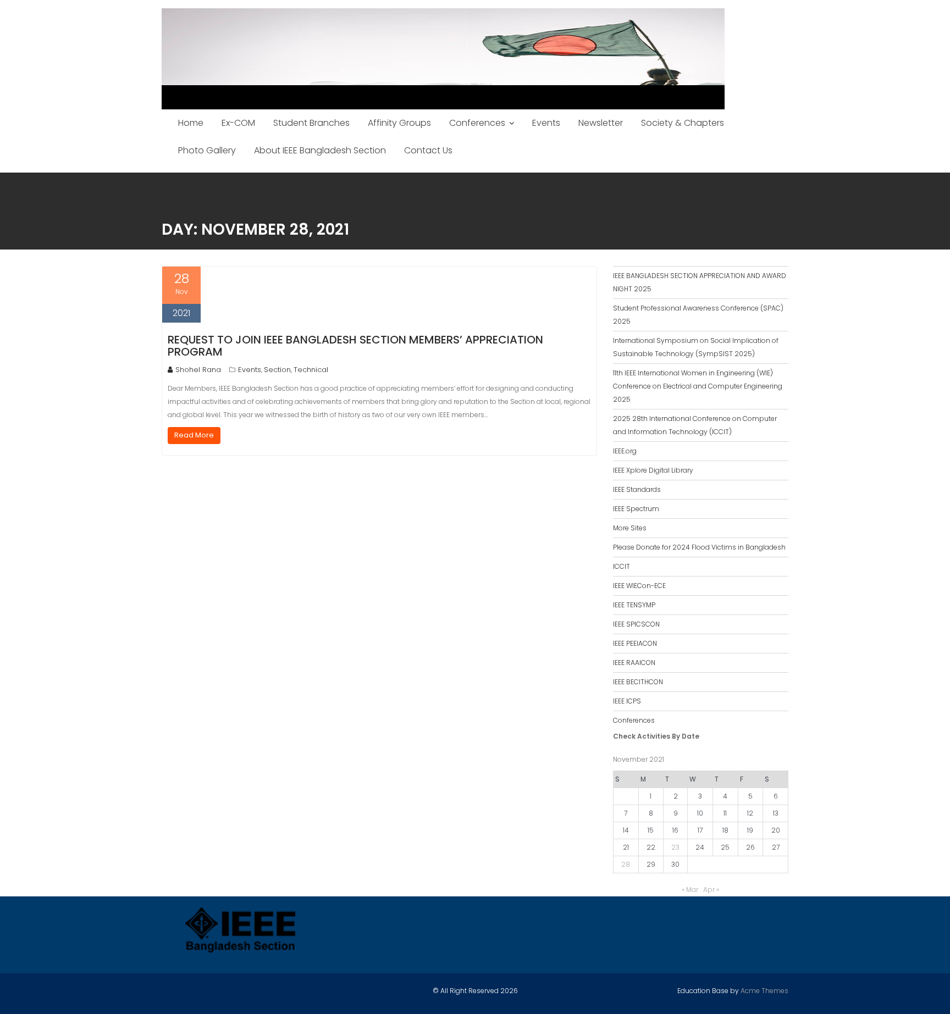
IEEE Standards (637, 489)
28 (625, 864)
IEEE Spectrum (636, 508)
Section (277, 369)
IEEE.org (625, 451)
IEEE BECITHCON (638, 681)
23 (675, 847)
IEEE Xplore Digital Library (653, 470)
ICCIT (621, 566)
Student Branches (311, 123)
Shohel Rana (198, 369)
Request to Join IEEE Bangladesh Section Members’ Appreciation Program (355, 345)
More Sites (630, 528)
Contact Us (428, 150)
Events (546, 123)
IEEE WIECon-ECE (639, 585)
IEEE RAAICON (634, 662)
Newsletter (600, 123)
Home (190, 123)
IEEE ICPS (627, 701)
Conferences (477, 123)
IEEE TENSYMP (634, 604)
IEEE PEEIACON (635, 643)
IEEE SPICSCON (636, 624)
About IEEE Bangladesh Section (320, 150)
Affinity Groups (399, 123)
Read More (194, 435)
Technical (311, 369)
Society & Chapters (682, 123)
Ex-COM (238, 123)
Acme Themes (764, 990)
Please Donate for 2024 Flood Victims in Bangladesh (699, 547)
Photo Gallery (207, 150)
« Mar (690, 889)
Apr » (711, 889)
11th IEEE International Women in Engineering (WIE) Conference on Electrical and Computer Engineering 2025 (697, 386)
